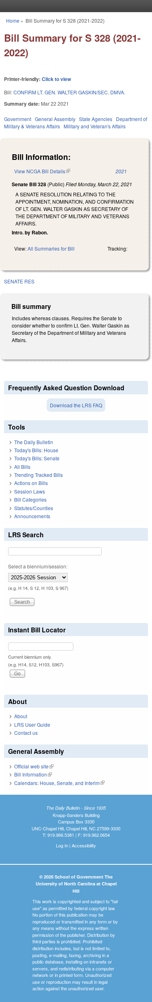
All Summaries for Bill (51, 248)
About (20, 716)
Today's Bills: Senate (37, 458)
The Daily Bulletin (33, 441)
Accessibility (84, 845)
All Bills (22, 466)
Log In (62, 845)
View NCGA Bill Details (42, 171)
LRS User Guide (32, 724)
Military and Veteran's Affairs (95, 126)
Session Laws (29, 491)
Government (17, 118)
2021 (121, 171)
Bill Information (33, 774)
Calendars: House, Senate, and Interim (59, 782)
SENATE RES (19, 281)
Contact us (26, 732)
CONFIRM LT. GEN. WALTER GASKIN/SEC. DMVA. (69, 92)
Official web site (34, 766)
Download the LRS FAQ (76, 405)
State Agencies (95, 118)
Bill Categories (30, 499)
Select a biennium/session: (37, 566)
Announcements (32, 516)
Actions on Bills (31, 482)
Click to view (56, 79)
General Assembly (55, 118)
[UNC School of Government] (74, 6)
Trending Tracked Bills (38, 474)
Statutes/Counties (33, 507)
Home (12, 20)
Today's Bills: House (36, 450)
